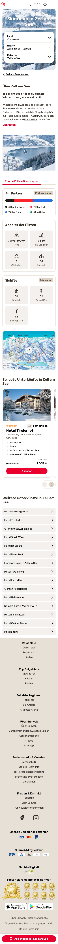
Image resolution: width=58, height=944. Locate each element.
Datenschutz (29, 761)
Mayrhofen (29, 673)
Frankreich (29, 652)
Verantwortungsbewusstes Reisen (29, 730)
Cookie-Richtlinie (29, 766)
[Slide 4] (32, 366)
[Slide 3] (30, 366)
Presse (29, 740)
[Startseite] (3, 4)
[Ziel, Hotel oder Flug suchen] (29, 4)
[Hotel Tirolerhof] (27, 433)
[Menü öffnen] (52, 4)
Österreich (8, 112)
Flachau (29, 683)
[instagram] (36, 819)
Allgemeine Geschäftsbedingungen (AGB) (29, 923)
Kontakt (29, 797)
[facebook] (22, 819)
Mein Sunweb (29, 802)
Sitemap (29, 745)
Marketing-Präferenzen (29, 776)
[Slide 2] (27, 366)
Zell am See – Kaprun (27, 115)
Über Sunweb (29, 725)
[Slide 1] (25, 366)
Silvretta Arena (29, 709)
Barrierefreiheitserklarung (29, 771)
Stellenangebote (29, 735)
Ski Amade (29, 704)
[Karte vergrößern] (29, 350)
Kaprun (29, 678)
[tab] (21, 181)
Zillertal (29, 699)
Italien (29, 657)
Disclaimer (29, 781)
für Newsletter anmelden (29, 807)
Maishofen (30, 119)
